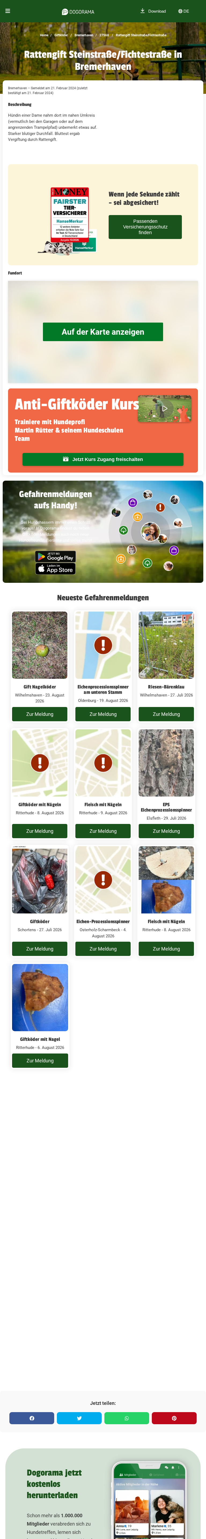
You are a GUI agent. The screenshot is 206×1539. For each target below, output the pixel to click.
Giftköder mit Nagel (40, 1039)
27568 (104, 35)
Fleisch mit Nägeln (103, 805)
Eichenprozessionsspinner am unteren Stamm (103, 689)
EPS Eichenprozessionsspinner (166, 807)
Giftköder (61, 35)
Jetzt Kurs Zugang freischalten (107, 459)
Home (44, 35)
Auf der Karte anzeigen (103, 332)
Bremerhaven (83, 35)
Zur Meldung (39, 714)
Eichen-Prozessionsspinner (103, 921)
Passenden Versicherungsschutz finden (145, 227)
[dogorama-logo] (78, 11)
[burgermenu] (7, 11)
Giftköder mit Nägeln (40, 805)
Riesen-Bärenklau (166, 687)
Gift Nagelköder (40, 687)
